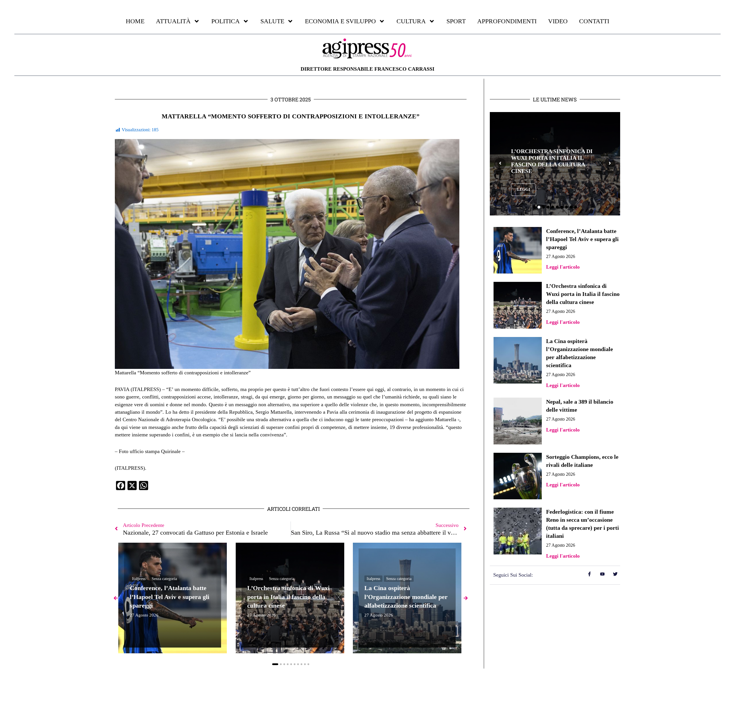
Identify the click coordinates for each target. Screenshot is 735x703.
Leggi (546, 189)
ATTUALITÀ (173, 21)
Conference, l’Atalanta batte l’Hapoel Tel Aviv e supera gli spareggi (169, 596)
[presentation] (500, 164)
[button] (275, 664)
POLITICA (225, 21)
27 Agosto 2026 (144, 615)
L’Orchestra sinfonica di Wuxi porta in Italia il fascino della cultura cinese (288, 596)
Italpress (139, 578)
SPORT (456, 21)
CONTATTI (594, 21)
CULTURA (411, 21)
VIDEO (558, 21)
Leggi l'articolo (563, 267)
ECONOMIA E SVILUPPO (340, 21)
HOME (135, 21)
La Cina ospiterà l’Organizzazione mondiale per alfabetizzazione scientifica (406, 596)
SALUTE (272, 21)
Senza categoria (164, 578)
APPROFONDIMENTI (507, 21)
